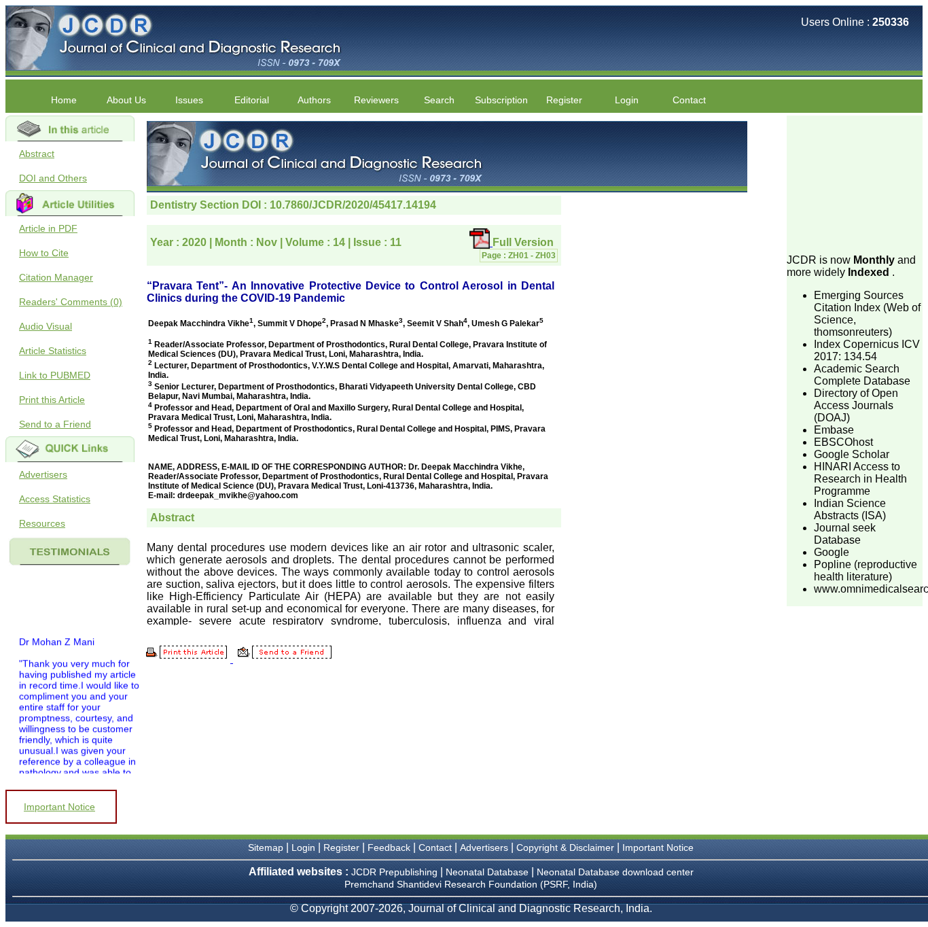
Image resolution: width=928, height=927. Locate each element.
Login (627, 99)
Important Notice (59, 806)
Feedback (389, 847)
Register (341, 847)
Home (64, 99)
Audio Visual (45, 326)
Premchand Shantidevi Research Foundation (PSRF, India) (470, 884)
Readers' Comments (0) (70, 301)
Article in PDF (48, 228)
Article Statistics (52, 350)
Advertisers (43, 474)
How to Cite (44, 252)
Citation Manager (56, 277)
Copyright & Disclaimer (565, 847)
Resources (42, 523)
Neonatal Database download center (615, 872)
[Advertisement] (855, 183)
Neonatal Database (488, 872)
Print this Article (52, 399)
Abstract (36, 153)
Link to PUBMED (54, 375)
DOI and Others (53, 178)
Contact (689, 99)
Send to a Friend (55, 424)
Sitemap (265, 847)
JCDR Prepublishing (394, 872)
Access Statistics (54, 498)
